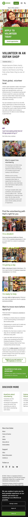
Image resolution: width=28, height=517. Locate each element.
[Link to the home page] (6, 3)
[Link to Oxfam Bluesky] (17, 467)
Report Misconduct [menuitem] (7, 455)
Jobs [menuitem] (3, 436)
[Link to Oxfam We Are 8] (3, 466)
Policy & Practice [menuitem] (6, 434)
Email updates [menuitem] (5, 444)
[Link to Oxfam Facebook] (10, 466)
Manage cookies (13, 503)
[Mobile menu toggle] (21, 3)
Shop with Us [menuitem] (5, 442)
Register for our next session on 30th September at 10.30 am (14, 360)
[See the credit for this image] (24, 142)
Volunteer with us (7, 61)
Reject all (13, 508)
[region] (14, 501)
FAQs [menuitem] (3, 452)
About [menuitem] (3, 431)
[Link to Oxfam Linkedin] (13, 467)
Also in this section (13, 8)
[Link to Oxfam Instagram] (6, 466)
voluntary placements (16, 239)
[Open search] (24, 3)
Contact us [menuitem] (5, 457)
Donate (16, 3)
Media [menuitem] (4, 439)
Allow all (13, 513)
